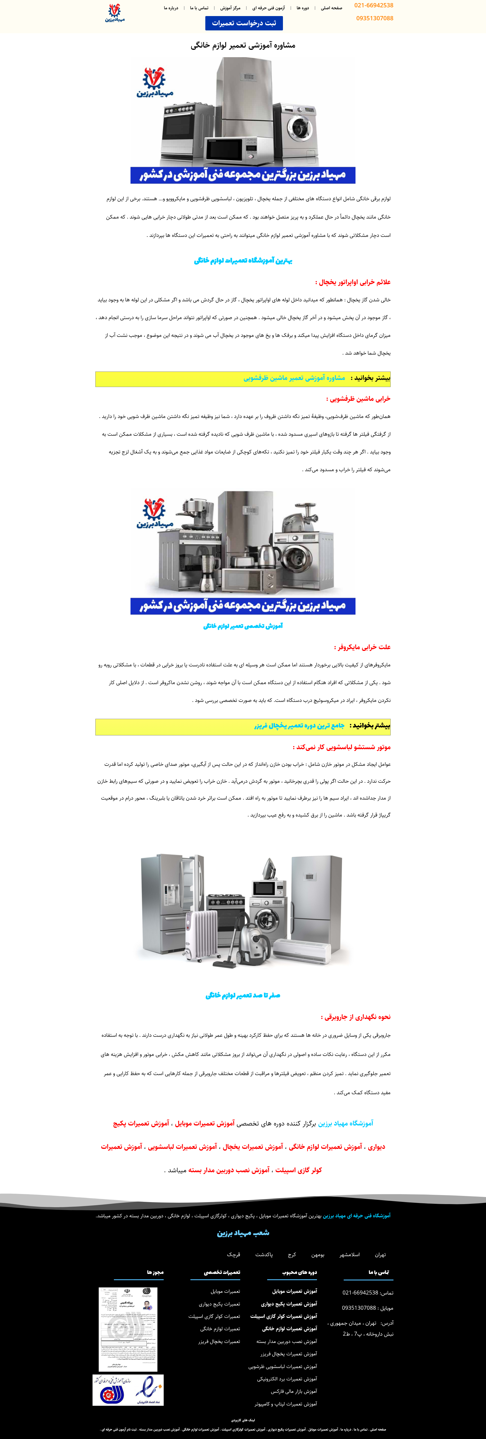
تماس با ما (199, 8)
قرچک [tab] (233, 1255)
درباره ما (171, 8)
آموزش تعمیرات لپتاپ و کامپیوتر (286, 1404)
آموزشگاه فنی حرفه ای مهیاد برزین (356, 1216)
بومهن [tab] (317, 1255)
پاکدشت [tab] (264, 1255)
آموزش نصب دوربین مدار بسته (286, 1341)
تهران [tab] (380, 1255)
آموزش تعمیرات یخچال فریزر (288, 1354)
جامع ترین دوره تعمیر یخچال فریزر (300, 726)
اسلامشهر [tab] (349, 1255)
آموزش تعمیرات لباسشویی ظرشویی (282, 1367)
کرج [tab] (292, 1255)
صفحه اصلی (331, 8)
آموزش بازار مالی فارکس (294, 1391)
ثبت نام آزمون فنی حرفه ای (119, 1429)
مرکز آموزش (230, 8)
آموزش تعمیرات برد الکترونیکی (287, 1379)
